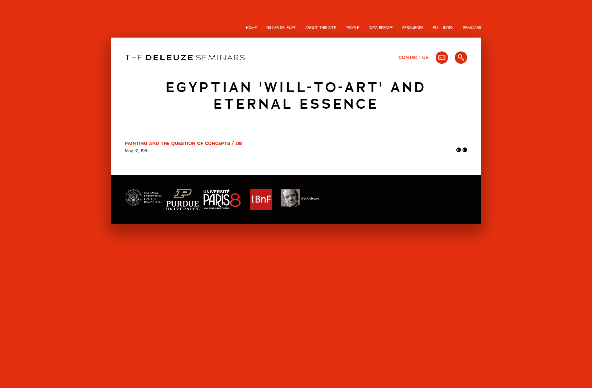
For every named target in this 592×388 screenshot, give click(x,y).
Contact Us (413, 58)
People (352, 27)
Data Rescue (381, 27)
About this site (320, 27)
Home (251, 27)
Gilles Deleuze (281, 27)
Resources (412, 27)
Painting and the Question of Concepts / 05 (183, 143)
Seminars (472, 27)
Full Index (443, 27)
